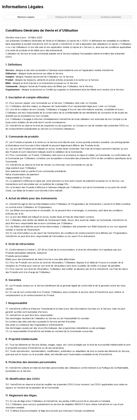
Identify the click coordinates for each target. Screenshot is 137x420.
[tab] (26, 17)
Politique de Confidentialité (68, 17)
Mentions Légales (26, 17)
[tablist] (68, 17)
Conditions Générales (111, 17)
